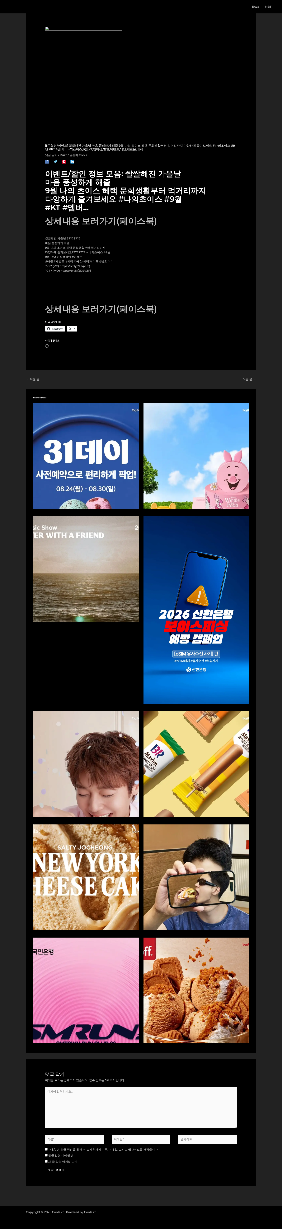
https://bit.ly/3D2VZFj (76, 270)
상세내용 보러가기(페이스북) (101, 221)
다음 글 (249, 379)
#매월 (49, 261)
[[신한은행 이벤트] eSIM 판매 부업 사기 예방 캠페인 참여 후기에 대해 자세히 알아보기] (196, 609)
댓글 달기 (51, 155)
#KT (48, 257)
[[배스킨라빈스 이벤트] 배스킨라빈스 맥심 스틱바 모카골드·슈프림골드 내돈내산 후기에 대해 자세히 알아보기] (196, 764)
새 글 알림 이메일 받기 (62, 1161)
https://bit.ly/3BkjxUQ (75, 266)
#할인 (67, 257)
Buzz (63, 155)
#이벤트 (77, 257)
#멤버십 (57, 257)
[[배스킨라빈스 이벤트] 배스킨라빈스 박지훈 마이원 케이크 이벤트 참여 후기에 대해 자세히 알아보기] (86, 764)
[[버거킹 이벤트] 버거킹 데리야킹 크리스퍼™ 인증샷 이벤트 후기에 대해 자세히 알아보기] (196, 877)
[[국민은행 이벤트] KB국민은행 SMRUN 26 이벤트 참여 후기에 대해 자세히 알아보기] (86, 990)
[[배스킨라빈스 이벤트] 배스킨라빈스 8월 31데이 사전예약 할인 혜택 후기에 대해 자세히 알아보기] (86, 455)
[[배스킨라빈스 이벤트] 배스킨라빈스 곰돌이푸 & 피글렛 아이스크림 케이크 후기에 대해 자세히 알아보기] (196, 455)
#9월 (107, 252)
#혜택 (69, 261)
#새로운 (59, 261)
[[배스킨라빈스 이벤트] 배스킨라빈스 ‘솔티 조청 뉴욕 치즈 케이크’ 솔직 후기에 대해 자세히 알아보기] (86, 877)
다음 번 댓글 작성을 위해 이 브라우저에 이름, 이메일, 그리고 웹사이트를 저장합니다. (104, 1149)
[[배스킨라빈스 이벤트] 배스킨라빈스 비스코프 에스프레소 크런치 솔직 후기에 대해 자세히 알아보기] (196, 990)
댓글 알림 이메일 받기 (62, 1155)
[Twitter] (55, 162)
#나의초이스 (94, 252)
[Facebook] (47, 162)
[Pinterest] (64, 162)
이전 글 (32, 379)
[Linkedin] (72, 162)
